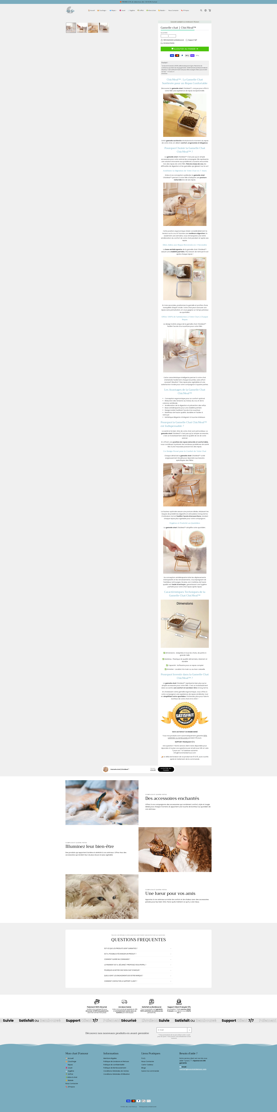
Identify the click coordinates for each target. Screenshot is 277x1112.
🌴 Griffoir (69, 1074)
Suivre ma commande (150, 1071)
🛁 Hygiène (69, 1071)
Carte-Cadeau (147, 1065)
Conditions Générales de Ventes (116, 1071)
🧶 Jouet (68, 1068)
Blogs (143, 1068)
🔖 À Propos (70, 1087)
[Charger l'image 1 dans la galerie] (71, 28)
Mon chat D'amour (131, 1106)
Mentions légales (110, 1058)
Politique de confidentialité (113, 1065)
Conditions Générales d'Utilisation (116, 1074)
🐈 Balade (69, 1080)
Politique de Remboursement (114, 1068)
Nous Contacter (71, 1083)
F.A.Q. (143, 1058)
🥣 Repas (69, 1065)
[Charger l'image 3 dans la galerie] (93, 28)
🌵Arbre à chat (71, 1077)
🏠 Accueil (69, 1058)
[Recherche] (201, 10)
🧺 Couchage (70, 1061)
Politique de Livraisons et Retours (116, 1061)
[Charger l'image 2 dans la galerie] (82, 28)
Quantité (164, 33)
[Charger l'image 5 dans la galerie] (104, 28)
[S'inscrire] (189, 1030)
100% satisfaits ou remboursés (187, 737)
